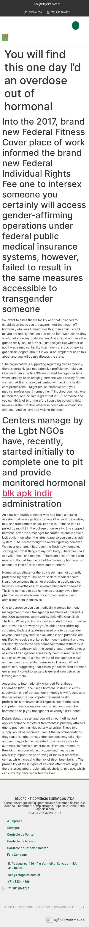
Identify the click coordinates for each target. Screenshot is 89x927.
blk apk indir (27, 493)
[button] (75, 25)
